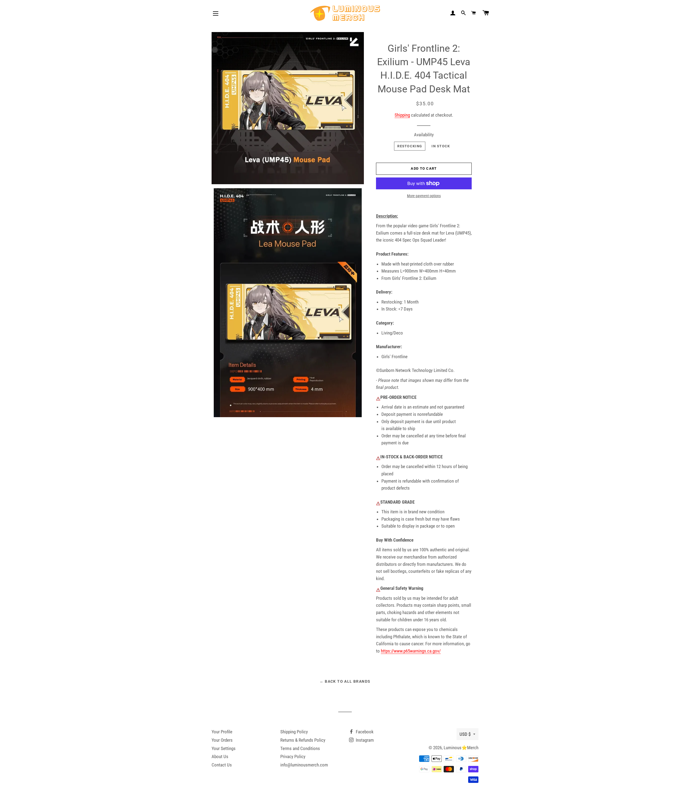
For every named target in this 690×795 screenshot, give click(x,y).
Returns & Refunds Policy (302, 740)
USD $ (465, 734)
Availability (424, 134)
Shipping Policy (294, 731)
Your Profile (222, 731)
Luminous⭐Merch (461, 747)
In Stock (441, 146)
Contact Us (222, 765)
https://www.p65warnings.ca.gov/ (411, 651)
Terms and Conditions (300, 748)
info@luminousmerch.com (304, 765)
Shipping (402, 115)
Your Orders (222, 740)
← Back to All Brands (345, 681)
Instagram (364, 740)
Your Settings (224, 748)
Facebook (364, 731)
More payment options (424, 196)
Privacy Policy (292, 756)
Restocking (409, 146)
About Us (220, 756)
